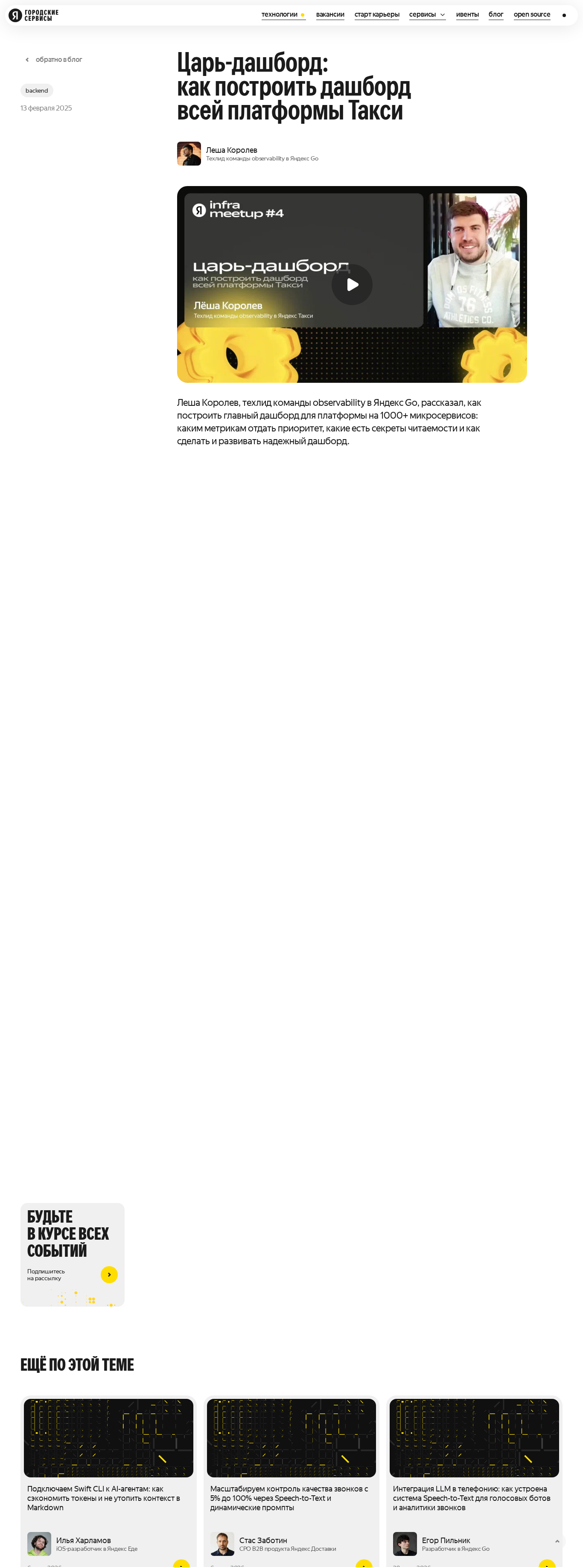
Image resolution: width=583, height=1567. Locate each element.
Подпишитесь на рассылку (45, 1275)
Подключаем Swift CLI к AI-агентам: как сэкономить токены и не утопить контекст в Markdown (103, 1498)
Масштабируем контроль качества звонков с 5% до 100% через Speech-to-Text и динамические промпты (289, 1498)
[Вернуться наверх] (557, 1541)
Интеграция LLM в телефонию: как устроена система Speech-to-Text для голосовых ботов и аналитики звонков (472, 1498)
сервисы (422, 14)
